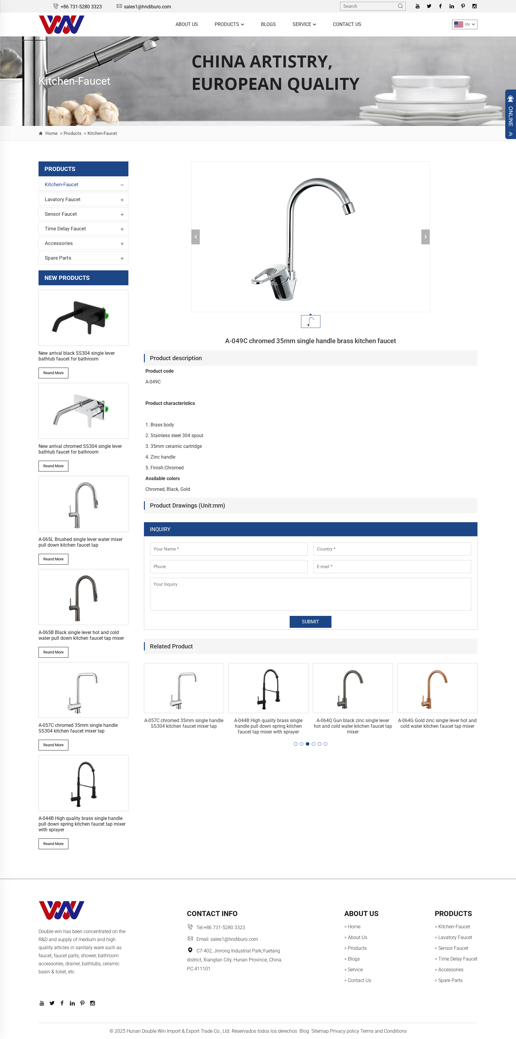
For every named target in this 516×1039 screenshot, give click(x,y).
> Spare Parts (449, 980)
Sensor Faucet (61, 214)
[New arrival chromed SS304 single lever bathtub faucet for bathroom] (83, 411)
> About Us (355, 937)
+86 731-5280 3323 (81, 7)
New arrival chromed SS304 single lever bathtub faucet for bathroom (80, 449)
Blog (304, 1031)
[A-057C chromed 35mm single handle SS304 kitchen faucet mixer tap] (83, 690)
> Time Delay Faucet (456, 959)
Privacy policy (344, 1031)
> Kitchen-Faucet (100, 133)
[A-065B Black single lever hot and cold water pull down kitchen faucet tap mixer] (83, 597)
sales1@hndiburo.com (147, 7)
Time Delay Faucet (65, 229)
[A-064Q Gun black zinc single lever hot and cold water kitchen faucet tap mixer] (353, 688)
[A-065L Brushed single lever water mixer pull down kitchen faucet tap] (83, 504)
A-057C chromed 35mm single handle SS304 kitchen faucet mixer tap (78, 728)
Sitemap (320, 1031)
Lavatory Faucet (63, 199)
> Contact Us (357, 980)
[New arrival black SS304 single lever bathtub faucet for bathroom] (83, 318)
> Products (70, 133)
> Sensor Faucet (451, 948)
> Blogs (352, 959)
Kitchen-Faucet (62, 184)
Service (302, 24)
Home (51, 133)
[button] (295, 744)
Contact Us (347, 24)
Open (510, 115)
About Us (187, 24)
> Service (353, 969)
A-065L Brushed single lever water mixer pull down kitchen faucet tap (80, 542)
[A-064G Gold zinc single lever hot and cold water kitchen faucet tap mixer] (437, 688)
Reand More (53, 373)
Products (227, 24)
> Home (352, 926)
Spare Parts (58, 258)
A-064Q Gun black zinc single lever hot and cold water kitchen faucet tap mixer (353, 726)
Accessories (59, 243)
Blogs (268, 24)
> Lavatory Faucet (453, 937)
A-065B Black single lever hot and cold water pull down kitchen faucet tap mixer (81, 635)
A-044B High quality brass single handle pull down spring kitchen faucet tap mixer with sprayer (82, 824)
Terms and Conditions (383, 1031)
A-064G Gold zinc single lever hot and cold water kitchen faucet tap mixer (437, 723)
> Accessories (449, 969)
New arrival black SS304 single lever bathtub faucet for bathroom (77, 356)
